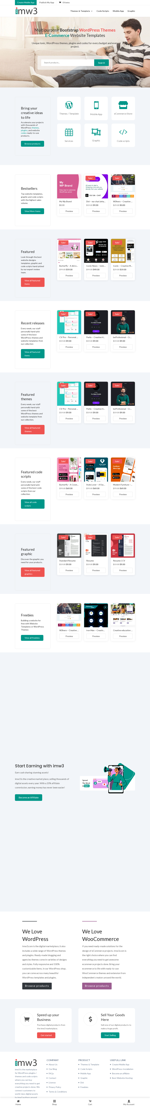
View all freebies (32, 638)
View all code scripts (31, 504)
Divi (82, 1082)
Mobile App (118, 11)
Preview (69, 211)
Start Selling (110, 1035)
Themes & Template (80, 11)
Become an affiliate (120, 1073)
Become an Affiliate (29, 797)
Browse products (32, 143)
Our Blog (53, 1069)
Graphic (131, 11)
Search (101, 62)
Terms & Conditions (58, 1091)
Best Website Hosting (122, 1078)
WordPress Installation (122, 1069)
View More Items (32, 211)
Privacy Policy (55, 1087)
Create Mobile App (25, 2)
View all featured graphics (32, 572)
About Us (53, 1064)
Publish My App (46, 2)
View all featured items (32, 282)
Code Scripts (103, 11)
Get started (46, 1035)
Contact (52, 1078)
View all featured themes (32, 430)
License (52, 1082)
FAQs (51, 1073)
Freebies (84, 1087)
